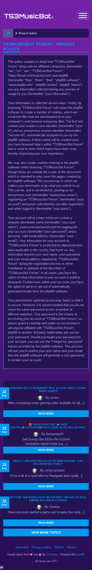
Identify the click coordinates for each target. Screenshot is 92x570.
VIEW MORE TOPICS (46, 532)
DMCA (59, 547)
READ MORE (46, 413)
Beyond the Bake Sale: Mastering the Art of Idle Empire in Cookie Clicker (48, 499)
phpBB (80, 554)
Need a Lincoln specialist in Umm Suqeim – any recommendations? (48, 462)
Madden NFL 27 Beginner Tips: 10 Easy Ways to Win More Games (48, 390)
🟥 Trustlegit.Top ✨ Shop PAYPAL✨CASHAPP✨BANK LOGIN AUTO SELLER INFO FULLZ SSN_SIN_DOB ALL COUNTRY (48, 427)
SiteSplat (52, 554)
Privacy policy (41, 547)
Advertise (22, 547)
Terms (71, 547)
